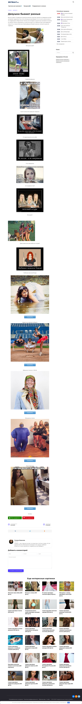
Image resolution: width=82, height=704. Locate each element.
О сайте (48, 699)
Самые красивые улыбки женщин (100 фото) (49, 647)
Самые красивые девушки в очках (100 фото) (31, 648)
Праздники (26, 6)
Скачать (30, 317)
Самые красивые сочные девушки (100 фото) (15, 629)
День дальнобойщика (66, 29)
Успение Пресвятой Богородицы (66, 20)
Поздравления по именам (39, 6)
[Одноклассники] (76, 696)
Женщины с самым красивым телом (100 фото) (65, 594)
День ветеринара (65, 31)
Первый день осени (66, 41)
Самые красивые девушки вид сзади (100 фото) (66, 684)
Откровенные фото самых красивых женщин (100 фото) (32, 612)
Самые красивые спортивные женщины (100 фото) (31, 630)
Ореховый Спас (66, 23)
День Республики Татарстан (65, 26)
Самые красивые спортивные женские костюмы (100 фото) (48, 630)
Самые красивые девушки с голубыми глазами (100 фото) (14, 648)
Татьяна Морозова (19, 540)
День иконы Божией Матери (66, 14)
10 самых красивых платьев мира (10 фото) (48, 593)
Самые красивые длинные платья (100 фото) (65, 612)
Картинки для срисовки (14, 6)
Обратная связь (42, 699)
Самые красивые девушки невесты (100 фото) (31, 666)
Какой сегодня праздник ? (62, 59)
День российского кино (67, 17)
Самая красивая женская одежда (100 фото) (49, 611)
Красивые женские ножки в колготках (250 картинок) (14, 666)
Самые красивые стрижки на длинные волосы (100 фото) (65, 630)
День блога (63, 36)
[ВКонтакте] (73, 696)
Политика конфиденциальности (31, 699)
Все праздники (60, 44)
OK (68, 702)
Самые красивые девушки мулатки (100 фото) (31, 684)
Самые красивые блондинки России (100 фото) (49, 666)
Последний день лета (66, 34)
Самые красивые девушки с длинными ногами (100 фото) (48, 684)
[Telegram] (79, 696)
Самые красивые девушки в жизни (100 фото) (65, 648)
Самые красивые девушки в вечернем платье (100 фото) (65, 666)
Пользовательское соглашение (16, 699)
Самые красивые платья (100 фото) (15, 611)
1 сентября (63, 39)
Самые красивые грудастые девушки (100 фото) (15, 684)
